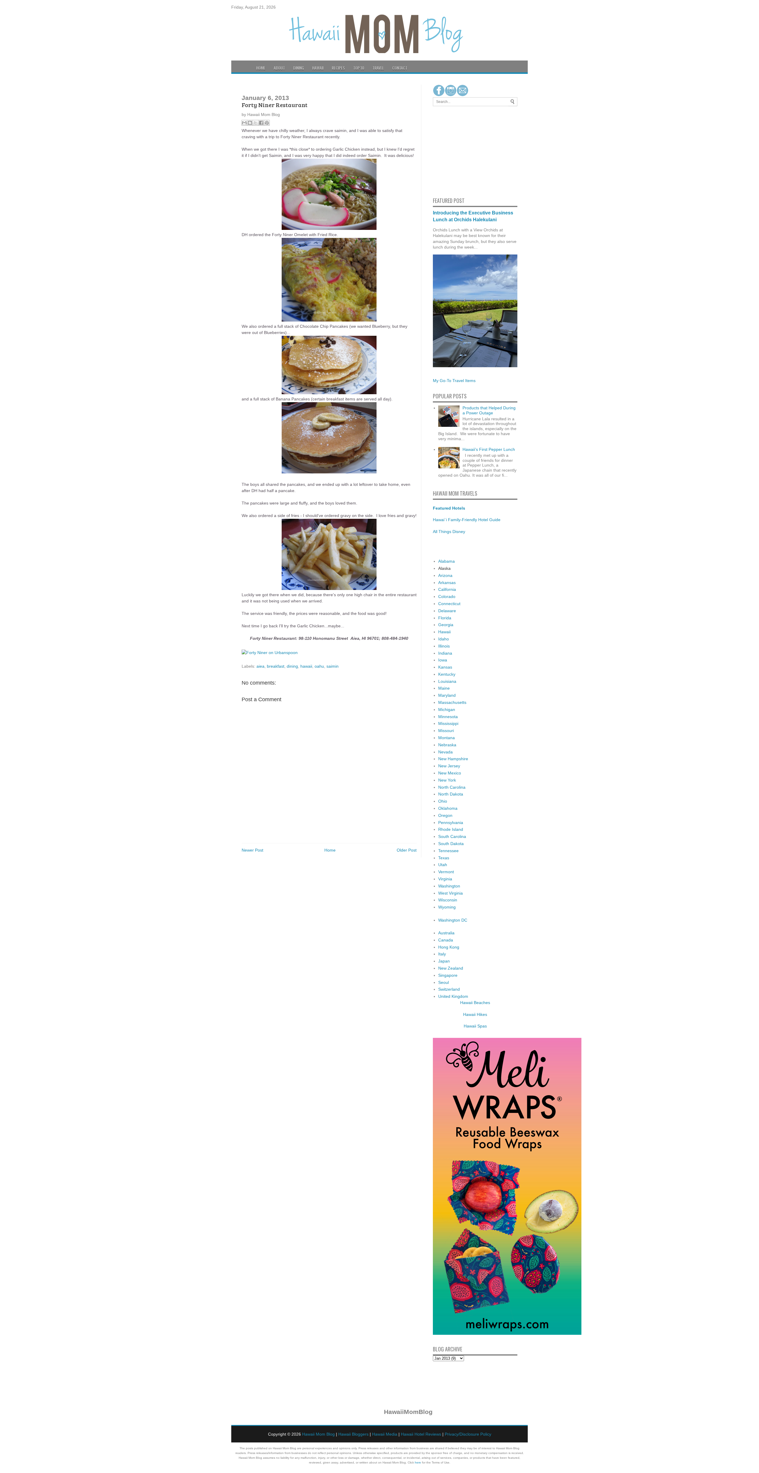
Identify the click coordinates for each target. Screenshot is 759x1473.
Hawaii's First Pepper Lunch (489, 449)
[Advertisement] (450, 150)
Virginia (445, 879)
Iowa (442, 660)
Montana (446, 737)
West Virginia (450, 893)
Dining (298, 68)
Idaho (443, 639)
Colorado (446, 596)
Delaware (447, 610)
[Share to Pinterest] (267, 123)
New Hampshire (453, 758)
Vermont (446, 871)
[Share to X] (256, 123)
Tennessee (448, 850)
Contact (399, 68)
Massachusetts (452, 702)
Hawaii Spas (475, 1026)
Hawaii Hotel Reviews (421, 1434)
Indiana (445, 653)
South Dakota (451, 843)
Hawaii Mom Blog (318, 1434)
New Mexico (449, 773)
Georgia (445, 624)
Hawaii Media (384, 1434)
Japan (444, 961)
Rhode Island (450, 829)
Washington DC (452, 920)
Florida (444, 617)
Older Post (407, 850)
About (279, 68)
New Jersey (449, 765)
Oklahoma (447, 808)
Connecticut (449, 603)
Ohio (442, 801)
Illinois (444, 646)
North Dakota (450, 794)
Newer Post (252, 850)
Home (260, 68)
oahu (319, 666)
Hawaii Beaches (475, 1002)
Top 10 (358, 68)
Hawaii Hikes (475, 1014)
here (418, 1462)
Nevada (445, 752)
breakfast (275, 666)
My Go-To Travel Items (454, 380)
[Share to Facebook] (261, 123)
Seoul (443, 982)
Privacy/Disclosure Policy (468, 1434)
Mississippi (448, 723)
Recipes (338, 68)
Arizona (445, 575)
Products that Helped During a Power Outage (489, 410)
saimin (332, 666)
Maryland (447, 695)
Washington (449, 886)
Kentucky (446, 674)
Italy (442, 954)
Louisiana (447, 681)
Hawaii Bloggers (353, 1434)
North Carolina (451, 787)
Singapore (447, 975)
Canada (445, 940)
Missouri (446, 730)
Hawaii (317, 68)
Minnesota (448, 716)
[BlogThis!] (250, 123)
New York (447, 780)
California (447, 589)
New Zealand (450, 968)
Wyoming (447, 907)
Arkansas (447, 582)
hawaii (306, 666)
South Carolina (452, 836)
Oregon (445, 815)
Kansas (445, 667)
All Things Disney (449, 531)
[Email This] (244, 123)
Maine (444, 688)
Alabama (446, 561)
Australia (446, 932)
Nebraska (447, 744)
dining (292, 666)
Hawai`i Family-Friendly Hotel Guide (466, 519)
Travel (378, 68)
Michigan (446, 709)
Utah (442, 864)
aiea (260, 666)
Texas (443, 857)
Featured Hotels (449, 508)
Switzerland (449, 989)
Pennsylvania (450, 822)
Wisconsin (447, 900)
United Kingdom (453, 996)
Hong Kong (448, 947)
